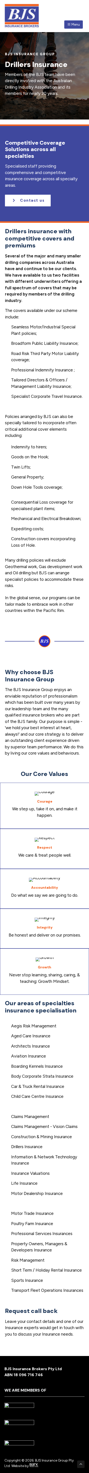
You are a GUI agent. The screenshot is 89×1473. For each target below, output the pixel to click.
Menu (75, 24)
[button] (28, 200)
